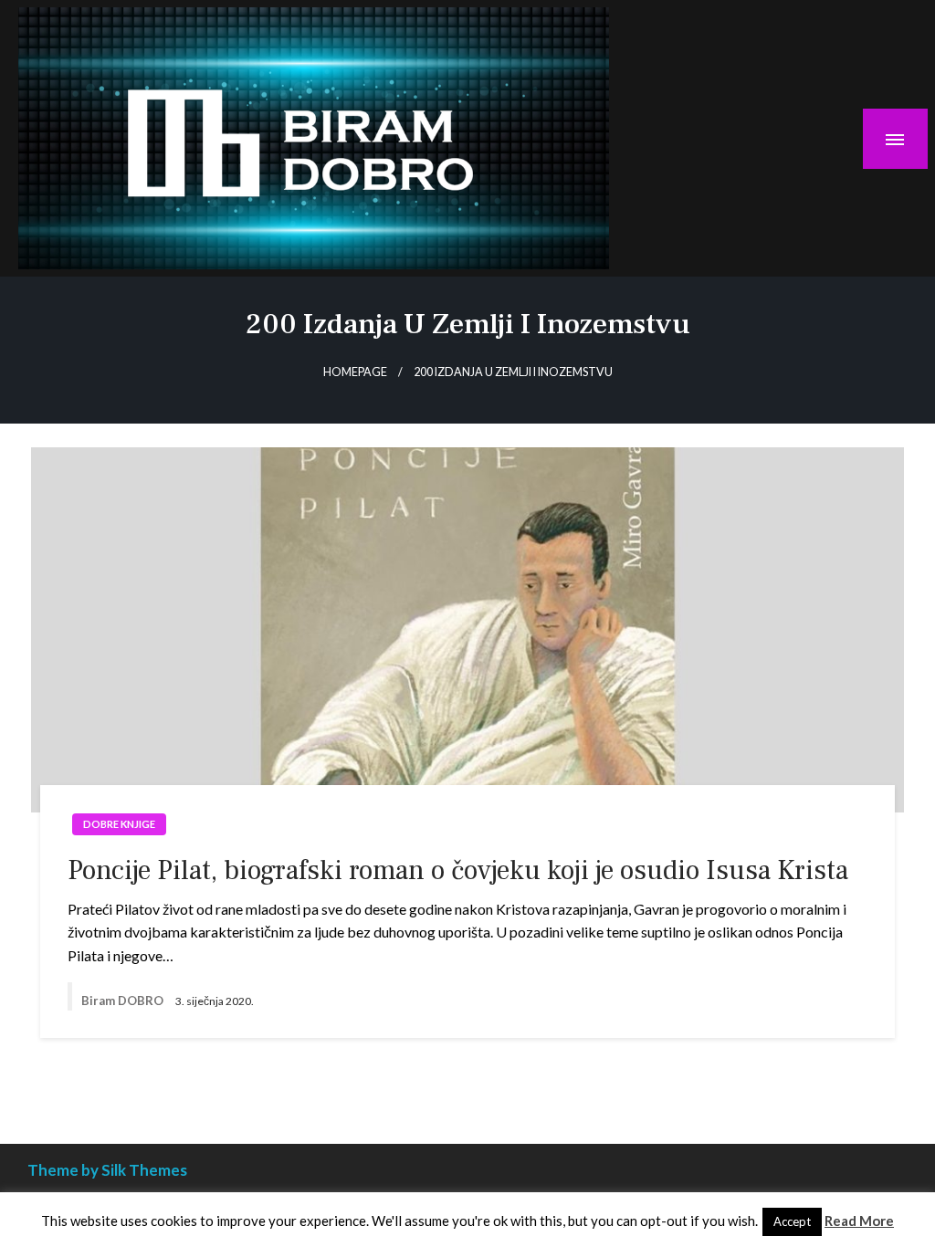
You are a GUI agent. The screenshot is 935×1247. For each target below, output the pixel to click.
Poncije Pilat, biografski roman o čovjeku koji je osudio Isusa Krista (458, 870)
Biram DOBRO (123, 1000)
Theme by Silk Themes (107, 1169)
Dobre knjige (119, 824)
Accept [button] (792, 1221)
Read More (859, 1220)
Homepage (355, 372)
